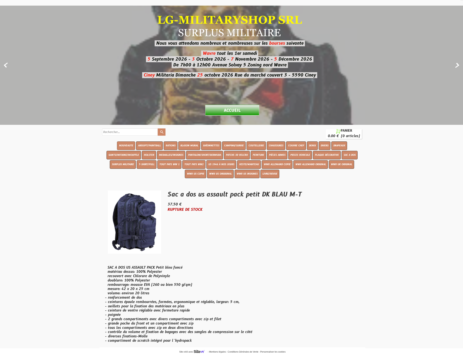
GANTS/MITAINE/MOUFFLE (124, 155)
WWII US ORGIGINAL (220, 173)
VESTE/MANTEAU (249, 164)
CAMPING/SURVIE (234, 145)
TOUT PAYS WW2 (193, 164)
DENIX (312, 145)
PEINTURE (258, 155)
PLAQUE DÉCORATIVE (327, 155)
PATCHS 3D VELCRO (237, 155)
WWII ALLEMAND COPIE (277, 164)
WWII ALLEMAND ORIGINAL (310, 164)
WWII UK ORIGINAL (341, 164)
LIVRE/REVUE (269, 173)
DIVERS (324, 145)
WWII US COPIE (195, 173)
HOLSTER (149, 155)
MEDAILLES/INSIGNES (171, 155)
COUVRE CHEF (296, 145)
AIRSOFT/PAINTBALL (149, 145)
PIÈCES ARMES (277, 155)
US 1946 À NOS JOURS (221, 164)
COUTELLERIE (256, 145)
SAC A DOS (350, 155)
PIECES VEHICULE (300, 155)
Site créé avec (186, 352)
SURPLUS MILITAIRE (123, 164)
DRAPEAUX (339, 145)
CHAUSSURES (276, 145)
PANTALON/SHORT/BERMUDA (204, 155)
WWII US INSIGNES (247, 173)
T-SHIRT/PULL (146, 164)
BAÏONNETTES (211, 145)
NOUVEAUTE (126, 145)
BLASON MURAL (189, 145)
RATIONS (170, 145)
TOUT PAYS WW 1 (169, 164)
